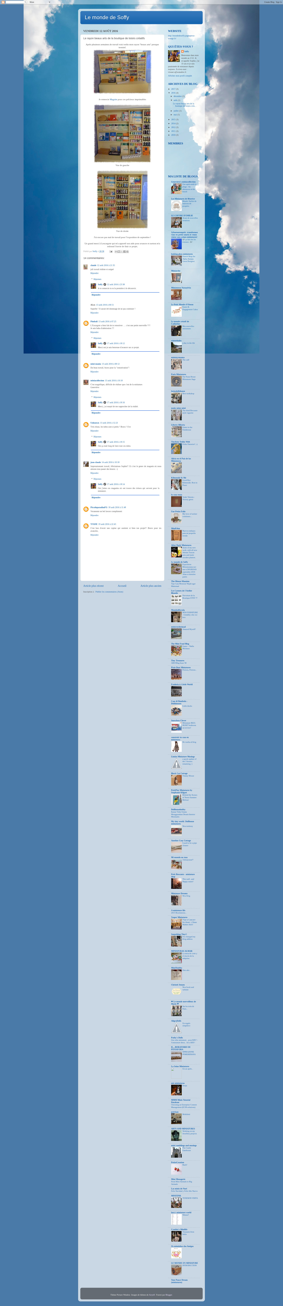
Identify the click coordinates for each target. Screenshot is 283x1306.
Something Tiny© (179, 934)
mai (175, 115)
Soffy (100, 284)
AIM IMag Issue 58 (178, 663)
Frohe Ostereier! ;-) (189, 444)
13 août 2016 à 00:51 (105, 305)
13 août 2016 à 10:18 (114, 380)
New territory (187, 826)
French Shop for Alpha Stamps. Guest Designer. (188, 258)
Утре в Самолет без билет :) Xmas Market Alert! (189, 922)
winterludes (176, 341)
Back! (184, 1165)
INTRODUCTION (189, 1265)
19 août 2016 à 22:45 (107, 524)
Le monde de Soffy (107, 17)
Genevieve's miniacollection (183, 182)
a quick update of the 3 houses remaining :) (189, 761)
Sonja (184, 1086)
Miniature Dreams (179, 893)
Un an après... (187, 1069)
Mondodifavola (178, 610)
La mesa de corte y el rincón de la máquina (189, 955)
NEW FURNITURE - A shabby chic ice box (190, 614)
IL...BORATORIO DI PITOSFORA (180, 1048)
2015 (173, 119)
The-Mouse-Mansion (180, 581)
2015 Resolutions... (179, 913)
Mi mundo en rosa (179, 857)
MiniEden (175, 528)
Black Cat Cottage (179, 773)
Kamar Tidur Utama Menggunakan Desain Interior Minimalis (183, 814)
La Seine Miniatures (180, 1066)
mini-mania (96, 364)
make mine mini (178, 408)
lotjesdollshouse (178, 391)
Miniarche (175, 271)
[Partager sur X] (121, 251)
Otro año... (186, 970)
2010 (173, 135)
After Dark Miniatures (181, 545)
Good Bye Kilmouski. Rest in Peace (189, 482)
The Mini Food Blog (180, 644)
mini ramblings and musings (184, 1145)
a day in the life (188, 343)
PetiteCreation (177, 1162)
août (176, 100)
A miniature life (178, 910)
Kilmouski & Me (178, 478)
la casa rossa (176, 495)
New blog (186, 896)
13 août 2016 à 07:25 (107, 321)
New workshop (188, 394)
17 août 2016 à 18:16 (116, 402)
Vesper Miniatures (179, 917)
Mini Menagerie (178, 1179)
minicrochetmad (178, 627)
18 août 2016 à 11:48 (117, 507)
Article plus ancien (150, 585)
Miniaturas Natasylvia (181, 288)
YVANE (94, 524)
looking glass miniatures (182, 254)
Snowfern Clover (178, 720)
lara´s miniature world (181, 1212)
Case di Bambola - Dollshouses (179, 702)
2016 (173, 93)
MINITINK (176, 1196)
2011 (173, 131)
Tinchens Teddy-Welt (180, 442)
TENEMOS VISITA (190, 1198)
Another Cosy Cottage (181, 840)
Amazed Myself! (189, 629)
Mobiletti (186, 1114)
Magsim (113, 99)
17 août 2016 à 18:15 (116, 442)
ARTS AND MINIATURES (183, 1129)
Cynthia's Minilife (179, 1229)
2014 (173, 123)
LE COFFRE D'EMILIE (182, 215)
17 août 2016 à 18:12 (116, 343)
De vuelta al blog (189, 742)
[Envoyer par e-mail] (116, 251)
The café (185, 360)
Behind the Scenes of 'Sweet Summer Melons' (189, 797)
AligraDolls (176, 1021)
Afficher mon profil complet (180, 76)
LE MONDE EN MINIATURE (184, 1263)
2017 (173, 89)
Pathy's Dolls (177, 1038)
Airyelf (152, 1295)
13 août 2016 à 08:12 (111, 364)
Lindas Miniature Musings (183, 757)
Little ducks (187, 706)
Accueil (122, 585)
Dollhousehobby (178, 809)
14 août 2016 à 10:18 (110, 462)
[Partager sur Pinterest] (127, 251)
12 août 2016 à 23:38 (116, 284)
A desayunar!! (187, 860)
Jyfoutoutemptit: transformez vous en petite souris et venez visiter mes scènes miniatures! (184, 234)
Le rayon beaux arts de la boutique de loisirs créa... (184, 105)
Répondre (94, 273)
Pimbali (94, 321)
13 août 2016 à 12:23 (109, 423)
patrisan (174, 1112)
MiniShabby (176, 968)
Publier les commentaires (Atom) (109, 592)
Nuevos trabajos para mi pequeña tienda (189, 533)
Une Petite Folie (178, 511)
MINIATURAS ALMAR (181, 951)
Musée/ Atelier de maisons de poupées (189, 203)
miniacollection (97, 380)
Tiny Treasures (177, 660)
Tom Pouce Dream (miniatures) (179, 1281)
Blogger (169, 1295)
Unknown (95, 423)
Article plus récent (93, 585)
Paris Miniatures (178, 374)
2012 (173, 127)
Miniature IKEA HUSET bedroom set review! (189, 725)
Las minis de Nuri (179, 1189)
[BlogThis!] (118, 251)
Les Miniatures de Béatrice (183, 199)
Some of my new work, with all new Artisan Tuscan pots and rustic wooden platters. (189, 553)
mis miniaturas (178, 1083)
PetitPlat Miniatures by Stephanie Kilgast (181, 791)
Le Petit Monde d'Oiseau (182, 304)
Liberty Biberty (178, 425)
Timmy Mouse (188, 776)
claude (93, 265)
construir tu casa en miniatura (180, 738)
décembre (178, 96)
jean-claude (96, 462)
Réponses (97, 279)
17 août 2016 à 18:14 (116, 484)
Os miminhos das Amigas (182, 1246)
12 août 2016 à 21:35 (106, 265)
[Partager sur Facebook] (124, 251)
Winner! (185, 1215)
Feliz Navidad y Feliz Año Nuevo (184, 1191)
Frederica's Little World (182, 684)
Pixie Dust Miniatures (181, 667)
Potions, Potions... (189, 670)
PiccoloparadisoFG (99, 507)
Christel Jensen (178, 985)
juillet (176, 111)
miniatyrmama (178, 357)
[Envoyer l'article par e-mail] (111, 251)
